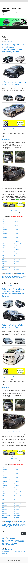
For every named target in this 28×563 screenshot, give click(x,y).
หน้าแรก (4, 27)
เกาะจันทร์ (24, 525)
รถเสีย (10, 276)
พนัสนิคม (14, 522)
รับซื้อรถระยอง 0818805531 (7, 252)
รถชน (3, 276)
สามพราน (14, 277)
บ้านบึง (10, 522)
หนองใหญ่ (17, 525)
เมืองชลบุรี (8, 526)
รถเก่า (8, 276)
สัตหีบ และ (12, 525)
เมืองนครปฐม (21, 277)
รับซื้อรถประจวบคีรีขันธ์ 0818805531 (9, 543)
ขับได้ (23, 273)
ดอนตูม (6, 275)
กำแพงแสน (19, 273)
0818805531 (22, 447)
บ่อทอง (3, 522)
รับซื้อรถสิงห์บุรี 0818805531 (8, 240)
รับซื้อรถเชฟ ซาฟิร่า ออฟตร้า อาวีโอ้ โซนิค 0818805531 (13, 540)
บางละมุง (7, 522)
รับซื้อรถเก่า (9, 277)
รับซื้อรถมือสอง (22, 524)
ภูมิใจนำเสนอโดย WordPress (14, 560)
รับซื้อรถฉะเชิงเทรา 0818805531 (8, 538)
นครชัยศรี (10, 275)
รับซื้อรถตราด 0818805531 (7, 224)
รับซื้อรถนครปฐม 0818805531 (7, 38)
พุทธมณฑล (21, 275)
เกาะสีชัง (3, 526)
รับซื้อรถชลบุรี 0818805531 (11, 283)
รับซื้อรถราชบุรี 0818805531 (8, 248)
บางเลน (17, 275)
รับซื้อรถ (18, 276)
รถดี (5, 276)
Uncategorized (8, 273)
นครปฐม (14, 275)
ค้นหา (3, 531)
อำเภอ (17, 277)
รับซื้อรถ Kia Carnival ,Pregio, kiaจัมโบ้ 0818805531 (13, 541)
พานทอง (17, 522)
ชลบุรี (24, 521)
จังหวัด (3, 275)
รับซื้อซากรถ (14, 276)
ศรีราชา (8, 525)
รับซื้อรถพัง (22, 276)
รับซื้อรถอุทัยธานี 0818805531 (8, 544)
